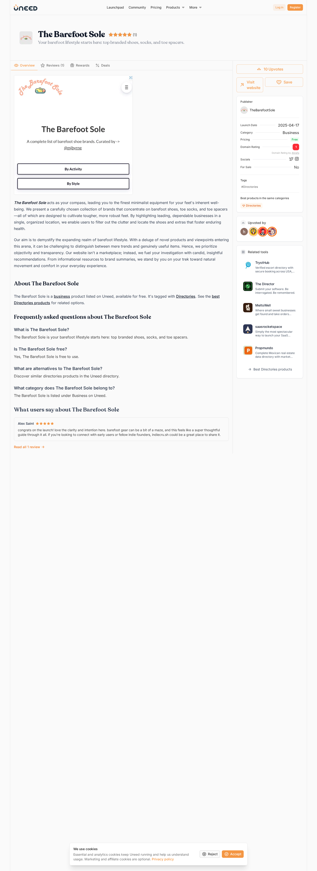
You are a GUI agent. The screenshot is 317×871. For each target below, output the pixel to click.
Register (295, 7)
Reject (213, 854)
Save (288, 82)
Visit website (253, 85)
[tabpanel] (121, 262)
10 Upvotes (273, 69)
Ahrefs (295, 152)
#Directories (249, 186)
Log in (279, 7)
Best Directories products (272, 369)
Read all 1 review (27, 447)
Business (291, 132)
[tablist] (121, 65)
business (62, 296)
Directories (185, 296)
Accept (235, 854)
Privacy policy (163, 859)
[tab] (24, 65)
